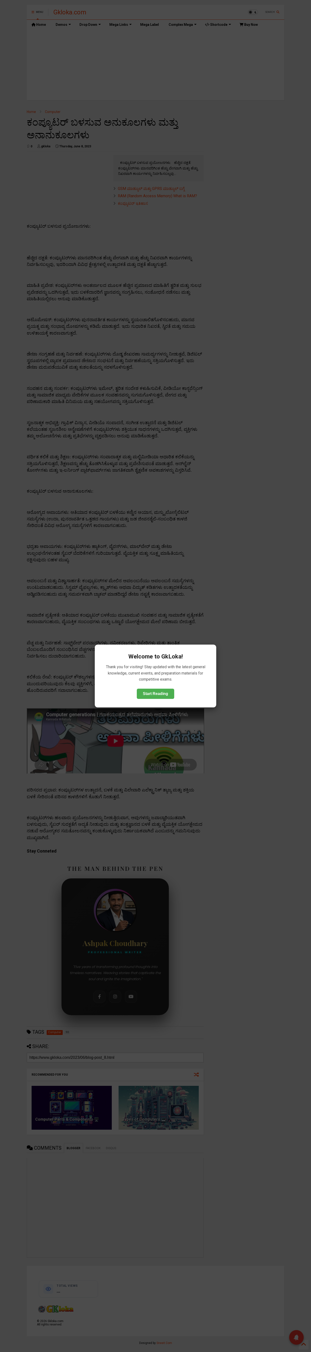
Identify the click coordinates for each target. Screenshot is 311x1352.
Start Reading (155, 694)
